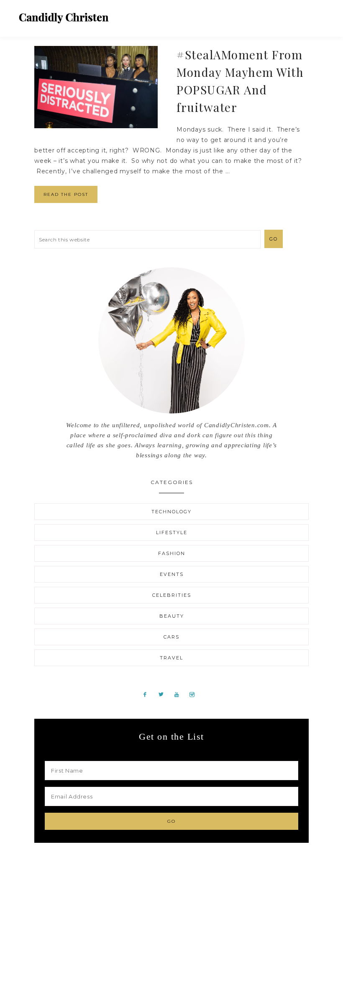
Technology (171, 512)
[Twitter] (164, 694)
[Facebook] (148, 694)
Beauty (171, 616)
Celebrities (171, 595)
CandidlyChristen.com (64, 17)
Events (172, 574)
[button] (318, 14)
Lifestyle (171, 532)
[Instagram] (195, 694)
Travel (171, 658)
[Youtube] (180, 694)
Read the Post (66, 194)
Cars (171, 637)
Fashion (171, 553)
